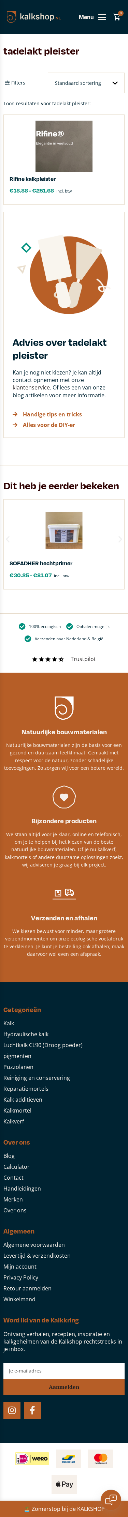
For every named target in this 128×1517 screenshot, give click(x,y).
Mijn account (20, 1266)
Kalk (8, 1023)
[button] (7, 539)
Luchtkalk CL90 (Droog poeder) (43, 1045)
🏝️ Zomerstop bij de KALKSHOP (64, 1509)
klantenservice (31, 387)
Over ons (15, 1210)
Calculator (16, 1166)
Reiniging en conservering (36, 1077)
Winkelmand (19, 1299)
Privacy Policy (20, 1277)
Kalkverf (13, 1121)
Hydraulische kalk (25, 1034)
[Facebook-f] (32, 1410)
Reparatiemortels (25, 1088)
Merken (13, 1199)
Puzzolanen (18, 1066)
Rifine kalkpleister (33, 178)
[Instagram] (11, 1410)
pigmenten (17, 1056)
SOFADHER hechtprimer (41, 563)
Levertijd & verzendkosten (37, 1255)
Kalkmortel (17, 1110)
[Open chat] (111, 1500)
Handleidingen (22, 1188)
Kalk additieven (22, 1099)
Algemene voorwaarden (34, 1244)
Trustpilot (83, 659)
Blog (9, 1155)
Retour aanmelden (27, 1288)
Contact (13, 1177)
